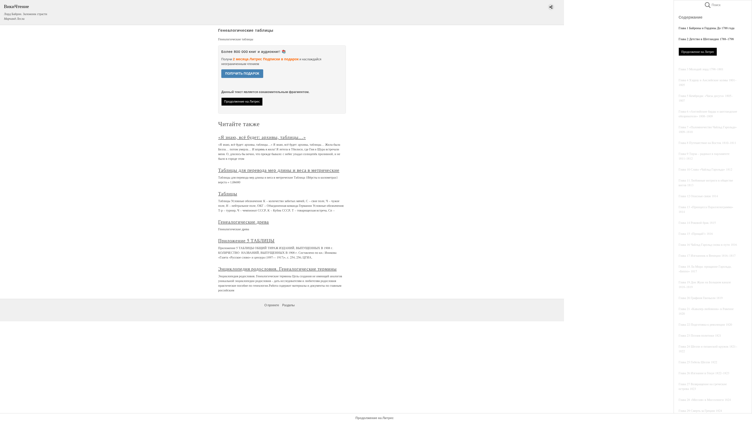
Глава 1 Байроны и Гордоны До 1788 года (706, 28)
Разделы (288, 305)
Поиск (712, 5)
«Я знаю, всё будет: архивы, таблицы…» (262, 137)
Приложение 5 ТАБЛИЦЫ (246, 240)
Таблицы (227, 193)
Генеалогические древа (243, 222)
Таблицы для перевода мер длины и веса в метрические (278, 170)
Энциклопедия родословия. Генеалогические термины (277, 269)
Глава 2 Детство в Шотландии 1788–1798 (706, 39)
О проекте (271, 305)
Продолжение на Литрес (697, 52)
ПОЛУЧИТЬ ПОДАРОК (242, 73)
